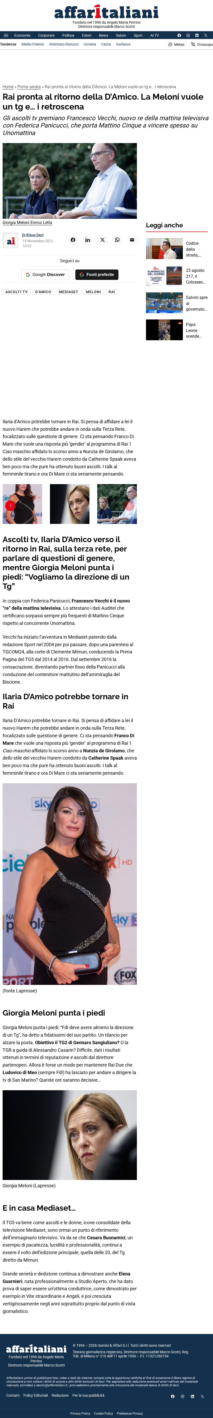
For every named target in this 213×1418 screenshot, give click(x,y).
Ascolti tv (16, 292)
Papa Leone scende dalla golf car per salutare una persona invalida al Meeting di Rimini (195, 330)
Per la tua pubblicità (88, 1395)
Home (8, 86)
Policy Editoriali (35, 1395)
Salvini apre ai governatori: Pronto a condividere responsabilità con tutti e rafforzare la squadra (197, 303)
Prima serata (29, 86)
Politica (68, 35)
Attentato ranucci (63, 44)
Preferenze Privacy (130, 1413)
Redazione (60, 1395)
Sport (138, 35)
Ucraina (90, 44)
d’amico (43, 292)
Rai (112, 292)
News (103, 35)
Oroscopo (205, 44)
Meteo (179, 44)
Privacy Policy (80, 1413)
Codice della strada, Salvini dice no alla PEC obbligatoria (196, 249)
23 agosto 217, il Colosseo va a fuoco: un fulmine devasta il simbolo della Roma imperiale (196, 276)
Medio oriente (33, 44)
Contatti (12, 1395)
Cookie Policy (103, 1413)
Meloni (93, 292)
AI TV (154, 35)
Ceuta (106, 44)
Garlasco (123, 44)
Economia (22, 35)
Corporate (46, 35)
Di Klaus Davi (33, 235)
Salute (121, 35)
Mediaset (68, 292)
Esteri (86, 35)
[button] (129, 506)
